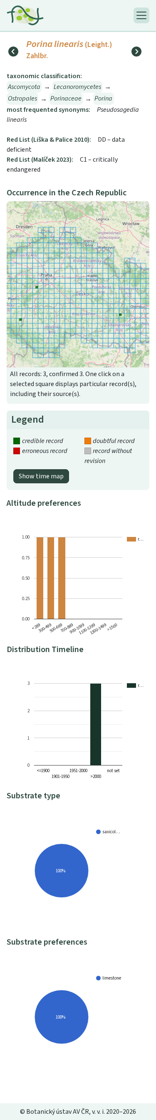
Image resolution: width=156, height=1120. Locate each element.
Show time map (41, 476)
